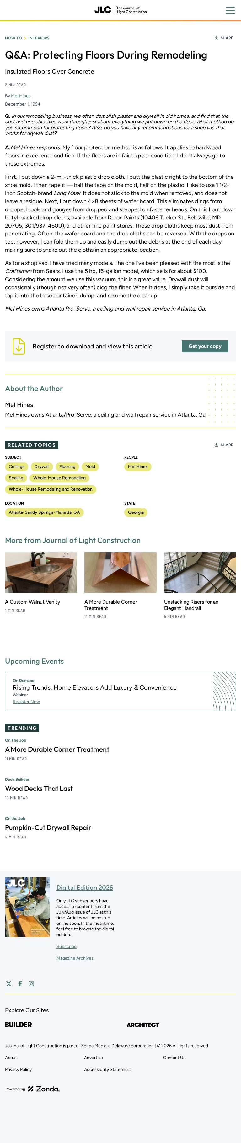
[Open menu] (230, 10)
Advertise (93, 1057)
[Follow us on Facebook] (20, 983)
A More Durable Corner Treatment (57, 749)
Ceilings (16, 466)
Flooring (67, 466)
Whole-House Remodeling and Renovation (51, 489)
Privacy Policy (18, 1069)
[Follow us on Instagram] (31, 983)
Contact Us (174, 1057)
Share (227, 38)
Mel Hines (21, 96)
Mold (90, 466)
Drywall (42, 466)
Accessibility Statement (107, 1069)
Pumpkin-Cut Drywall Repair (48, 827)
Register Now (26, 701)
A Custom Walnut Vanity (32, 602)
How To (13, 38)
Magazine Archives (75, 958)
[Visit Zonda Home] (33, 1089)
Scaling (16, 478)
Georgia (136, 512)
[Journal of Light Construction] (120, 10)
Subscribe (66, 946)
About (11, 1057)
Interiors (39, 38)
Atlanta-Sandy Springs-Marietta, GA (44, 512)
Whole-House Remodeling (59, 478)
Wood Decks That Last (39, 788)
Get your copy (205, 346)
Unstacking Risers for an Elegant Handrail (191, 605)
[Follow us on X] (9, 983)
